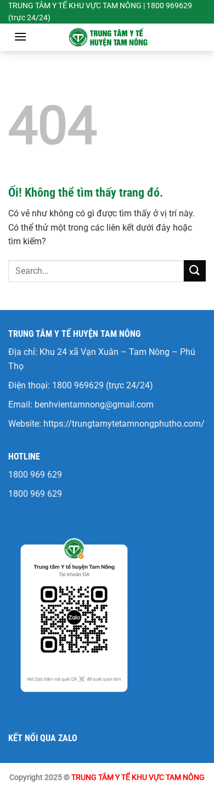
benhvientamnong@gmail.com (94, 404)
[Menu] (20, 36)
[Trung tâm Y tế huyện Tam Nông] (107, 37)
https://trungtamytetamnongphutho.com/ (124, 423)
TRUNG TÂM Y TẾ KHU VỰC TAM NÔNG (138, 777)
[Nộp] (195, 271)
